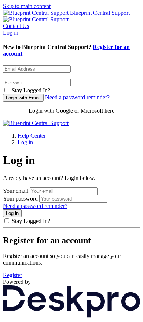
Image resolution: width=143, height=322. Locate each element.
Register (12, 275)
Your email (15, 191)
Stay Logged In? (31, 90)
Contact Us (16, 26)
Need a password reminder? (77, 97)
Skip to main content (27, 6)
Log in (10, 32)
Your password (20, 198)
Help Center (32, 135)
